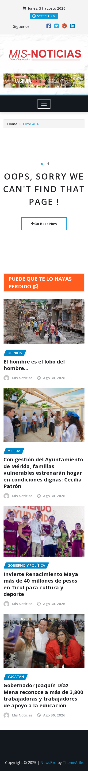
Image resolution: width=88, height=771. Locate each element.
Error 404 (30, 123)
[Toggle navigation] (44, 104)
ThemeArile (73, 762)
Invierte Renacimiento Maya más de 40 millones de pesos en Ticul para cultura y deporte (41, 584)
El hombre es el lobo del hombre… (34, 365)
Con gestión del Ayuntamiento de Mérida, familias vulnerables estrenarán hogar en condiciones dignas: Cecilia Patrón (43, 472)
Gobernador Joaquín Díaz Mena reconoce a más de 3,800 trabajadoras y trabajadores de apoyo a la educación (43, 695)
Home (12, 123)
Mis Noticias (22, 377)
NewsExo (48, 762)
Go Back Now (45, 223)
